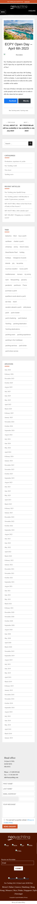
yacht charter (15, 312)
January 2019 (9, 690)
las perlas (20, 263)
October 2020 (9, 621)
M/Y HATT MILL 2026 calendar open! (17, 211)
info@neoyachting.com (11, 777)
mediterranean (10, 274)
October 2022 (9, 526)
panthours (17, 285)
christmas (8, 247)
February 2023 (9, 508)
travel (15, 301)
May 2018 (8, 725)
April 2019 (8, 677)
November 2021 (9, 573)
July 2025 (8, 391)
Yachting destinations (12, 329)
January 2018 (9, 738)
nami (7, 280)
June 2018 (8, 720)
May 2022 (8, 547)
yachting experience (24, 334)
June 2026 (8, 370)
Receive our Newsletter (8, 859)
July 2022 (8, 539)
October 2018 (9, 703)
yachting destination (20, 323)
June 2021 (8, 595)
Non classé (8, 170)
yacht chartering (10, 318)
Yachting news (24, 110)
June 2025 (8, 396)
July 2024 (8, 439)
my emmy (27, 274)
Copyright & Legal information (16, 897)
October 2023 (9, 474)
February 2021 (9, 608)
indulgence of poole (19, 258)
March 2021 (8, 604)
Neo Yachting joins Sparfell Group (15, 192)
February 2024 (9, 456)
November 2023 (9, 469)
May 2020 (8, 638)
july (13, 263)
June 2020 (8, 634)
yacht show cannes (11, 351)
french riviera (24, 247)
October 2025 (9, 383)
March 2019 (8, 681)
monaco (19, 274)
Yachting (8, 323)
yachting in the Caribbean (14, 340)
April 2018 (8, 729)
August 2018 (8, 712)
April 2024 (8, 452)
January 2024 (9, 461)
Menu (3, 12)
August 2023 (8, 482)
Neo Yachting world (14, 110)
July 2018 (8, 716)
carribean (8, 241)
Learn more (27, 1)
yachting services (11, 345)
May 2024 (8, 448)
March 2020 (8, 647)
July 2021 (8, 591)
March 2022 (8, 556)
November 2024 (9, 422)
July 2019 (8, 664)
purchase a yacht (11, 291)
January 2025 (9, 417)
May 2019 (8, 673)
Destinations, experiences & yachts (15, 161)
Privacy (26, 897)
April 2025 (8, 404)
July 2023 (8, 487)
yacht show (23, 345)
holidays (8, 258)
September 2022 (9, 530)
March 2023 (8, 504)
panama (24, 280)
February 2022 (9, 560)
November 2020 (9, 617)
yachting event (10, 334)
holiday (22, 252)
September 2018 (9, 707)
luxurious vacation (11, 269)
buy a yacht (22, 236)
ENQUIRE (32, 11)
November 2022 (9, 521)
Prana (25, 285)
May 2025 (8, 400)
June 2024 (8, 443)
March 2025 (8, 409)
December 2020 (9, 612)
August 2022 (8, 534)
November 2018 (9, 699)
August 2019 (8, 660)
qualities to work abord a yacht (15, 296)
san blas (8, 301)
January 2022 (9, 565)
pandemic (8, 285)
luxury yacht (24, 269)
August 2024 (8, 435)
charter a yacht (19, 241)
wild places (27, 307)
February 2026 (9, 374)
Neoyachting (15, 280)
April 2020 (8, 643)
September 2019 (9, 655)
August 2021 (8, 586)
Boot (15, 236)
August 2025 (8, 387)
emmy (16, 247)
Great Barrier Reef (11, 252)
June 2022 (8, 543)
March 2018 (8, 733)
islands (7, 263)
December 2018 (9, 694)
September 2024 (9, 430)
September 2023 (9, 478)
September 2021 (9, 582)
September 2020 (9, 625)
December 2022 (9, 517)
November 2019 (9, 651)
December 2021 (9, 569)
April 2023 (8, 500)
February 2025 (9, 413)
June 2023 (8, 491)
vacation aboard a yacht (13, 307)
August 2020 (8, 630)
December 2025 (9, 378)
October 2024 (9, 426)
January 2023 (9, 513)
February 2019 (9, 686)
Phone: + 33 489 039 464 (12, 772)
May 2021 (8, 599)
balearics (8, 236)
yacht (7, 312)
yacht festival (22, 318)
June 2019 (8, 668)
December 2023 (9, 465)
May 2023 (8, 495)
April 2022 (8, 552)
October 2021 (9, 578)
